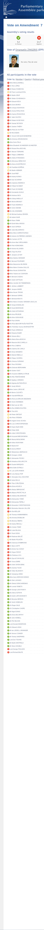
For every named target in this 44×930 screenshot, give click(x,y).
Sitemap (6, 1)
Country (28, 79)
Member (19, 79)
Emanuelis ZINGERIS (26, 49)
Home (6, 17)
